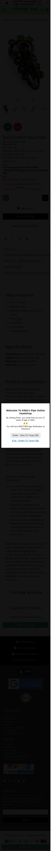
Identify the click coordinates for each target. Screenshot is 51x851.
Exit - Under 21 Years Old (25, 440)
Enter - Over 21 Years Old (25, 435)
